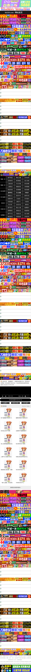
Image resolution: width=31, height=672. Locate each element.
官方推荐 (3, 197)
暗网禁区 (10, 210)
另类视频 (26, 186)
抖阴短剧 (18, 216)
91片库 (10, 204)
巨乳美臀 (26, 183)
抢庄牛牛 (18, 195)
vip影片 (5, 403)
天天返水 (26, 198)
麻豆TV (19, 201)
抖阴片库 (3, 209)
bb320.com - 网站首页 (13, 12)
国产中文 (10, 213)
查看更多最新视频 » (15, 487)
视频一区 (3, 179)
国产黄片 (10, 207)
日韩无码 (26, 216)
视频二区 (3, 185)
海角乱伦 (18, 210)
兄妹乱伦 (18, 213)
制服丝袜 (18, 186)
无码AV (3, 203)
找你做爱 (26, 189)
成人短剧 (26, 213)
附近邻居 (10, 189)
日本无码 (26, 177)
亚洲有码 (10, 180)
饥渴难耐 (18, 189)
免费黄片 (26, 207)
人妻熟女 (10, 186)
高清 (19, 396)
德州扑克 (26, 195)
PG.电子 (25, 403)
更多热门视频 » (26, 406)
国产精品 (10, 177)
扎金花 (18, 198)
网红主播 (18, 177)
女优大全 (18, 204)
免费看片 (3, 215)
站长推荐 (3, 191)
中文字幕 (18, 183)
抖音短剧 (10, 201)
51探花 (27, 201)
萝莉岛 (27, 204)
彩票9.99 (10, 198)
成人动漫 (26, 180)
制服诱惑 (26, 210)
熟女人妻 (18, 207)
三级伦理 (10, 183)
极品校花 (10, 216)
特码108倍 (15, 403)
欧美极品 (18, 180)
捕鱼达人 (10, 195)
